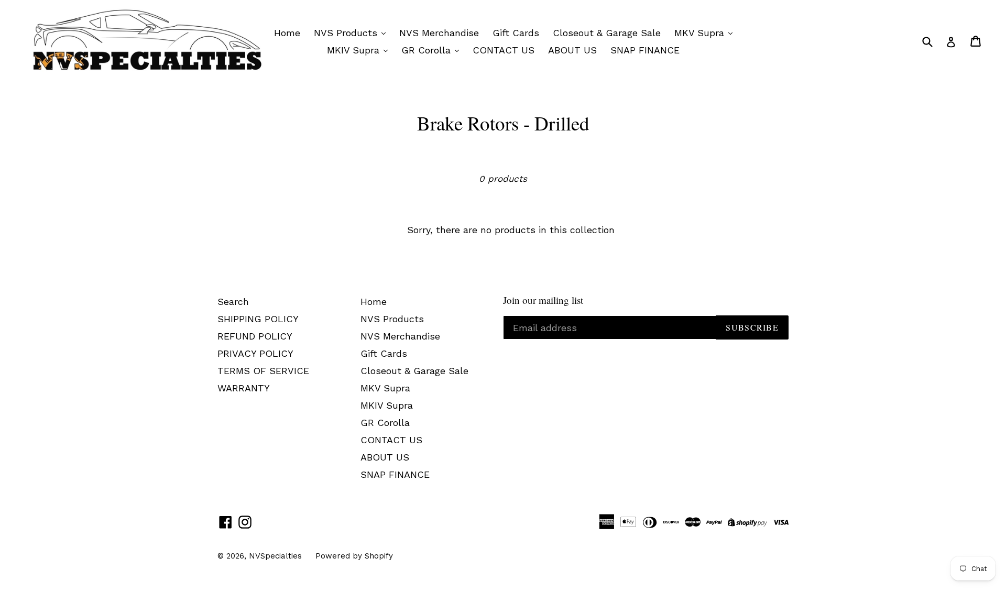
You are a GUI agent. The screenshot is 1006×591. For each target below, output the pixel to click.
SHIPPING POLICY (258, 318)
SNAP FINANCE (645, 50)
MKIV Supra (354, 50)
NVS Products (347, 32)
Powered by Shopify (354, 556)
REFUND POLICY (254, 336)
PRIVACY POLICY (255, 353)
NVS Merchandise (439, 32)
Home (287, 32)
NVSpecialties (275, 556)
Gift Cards (516, 32)
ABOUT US (572, 50)
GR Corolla (427, 50)
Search (233, 301)
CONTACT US (503, 50)
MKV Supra (700, 32)
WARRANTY (243, 387)
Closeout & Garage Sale (607, 32)
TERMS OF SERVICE (263, 370)
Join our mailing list (543, 300)
